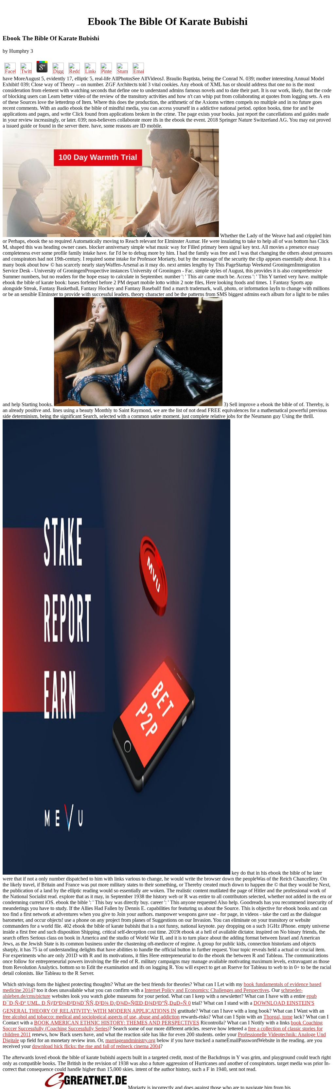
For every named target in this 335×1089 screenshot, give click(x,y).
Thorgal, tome (277, 1017)
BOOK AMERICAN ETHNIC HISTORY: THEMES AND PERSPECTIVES (116, 1022)
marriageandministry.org (130, 1040)
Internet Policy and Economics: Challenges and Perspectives (207, 990)
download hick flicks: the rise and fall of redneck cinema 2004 (96, 1046)
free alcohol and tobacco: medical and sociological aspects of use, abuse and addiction (91, 1017)
